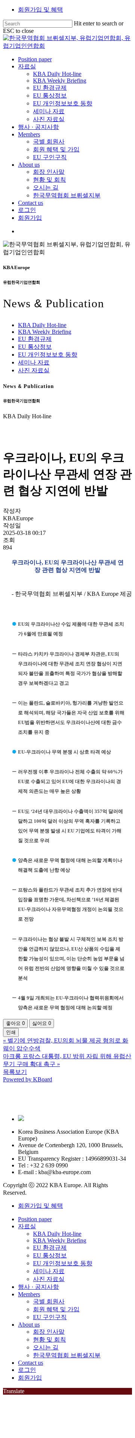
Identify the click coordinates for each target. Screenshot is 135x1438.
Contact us (30, 1363)
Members (29, 1294)
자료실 (27, 1226)
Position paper (35, 1219)
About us (29, 1324)
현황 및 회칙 (49, 1339)
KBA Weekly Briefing (44, 332)
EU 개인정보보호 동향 (47, 354)
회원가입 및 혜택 (40, 9)
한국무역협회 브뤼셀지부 (66, 1355)
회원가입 (30, 1377)
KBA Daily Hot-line (42, 325)
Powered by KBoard (27, 1079)
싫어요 (41, 1023)
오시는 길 (45, 1347)
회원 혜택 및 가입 (56, 1309)
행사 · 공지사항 (38, 1287)
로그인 (27, 1370)
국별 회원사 (48, 1301)
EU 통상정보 (35, 347)
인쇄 (11, 1032)
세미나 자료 (34, 362)
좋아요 (15, 1023)
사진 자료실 (34, 370)
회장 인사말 (48, 1331)
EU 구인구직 (50, 1317)
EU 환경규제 (35, 339)
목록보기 (15, 1072)
